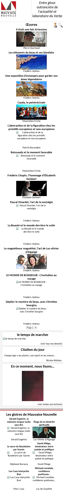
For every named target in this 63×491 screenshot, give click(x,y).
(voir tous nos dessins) (51, 344)
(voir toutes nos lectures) (50, 404)
